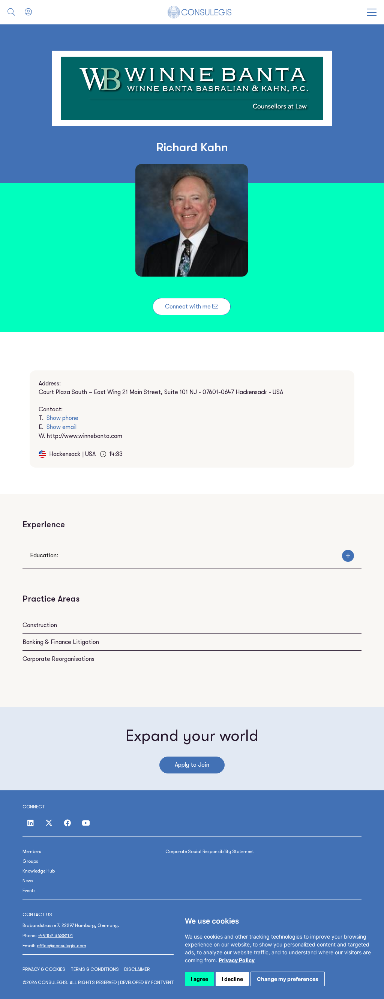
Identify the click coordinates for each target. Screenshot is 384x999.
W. (80, 436)
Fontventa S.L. (168, 982)
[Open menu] (371, 12)
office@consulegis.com (61, 945)
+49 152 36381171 (55, 935)
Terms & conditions (94, 969)
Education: (44, 555)
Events (29, 890)
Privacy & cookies (43, 969)
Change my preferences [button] (287, 979)
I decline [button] (232, 979)
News (27, 880)
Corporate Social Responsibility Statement (209, 851)
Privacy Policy (237, 960)
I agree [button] (199, 979)
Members (31, 851)
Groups (30, 861)
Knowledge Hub (38, 871)
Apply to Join (192, 764)
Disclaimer (137, 969)
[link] (237, 960)
